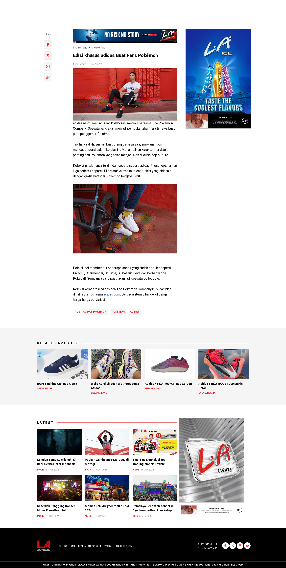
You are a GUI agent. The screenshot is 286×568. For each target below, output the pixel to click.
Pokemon (118, 311)
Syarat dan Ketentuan (119, 546)
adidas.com (112, 294)
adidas (135, 311)
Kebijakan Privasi (89, 546)
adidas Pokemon (94, 311)
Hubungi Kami (66, 546)
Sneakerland (80, 47)
